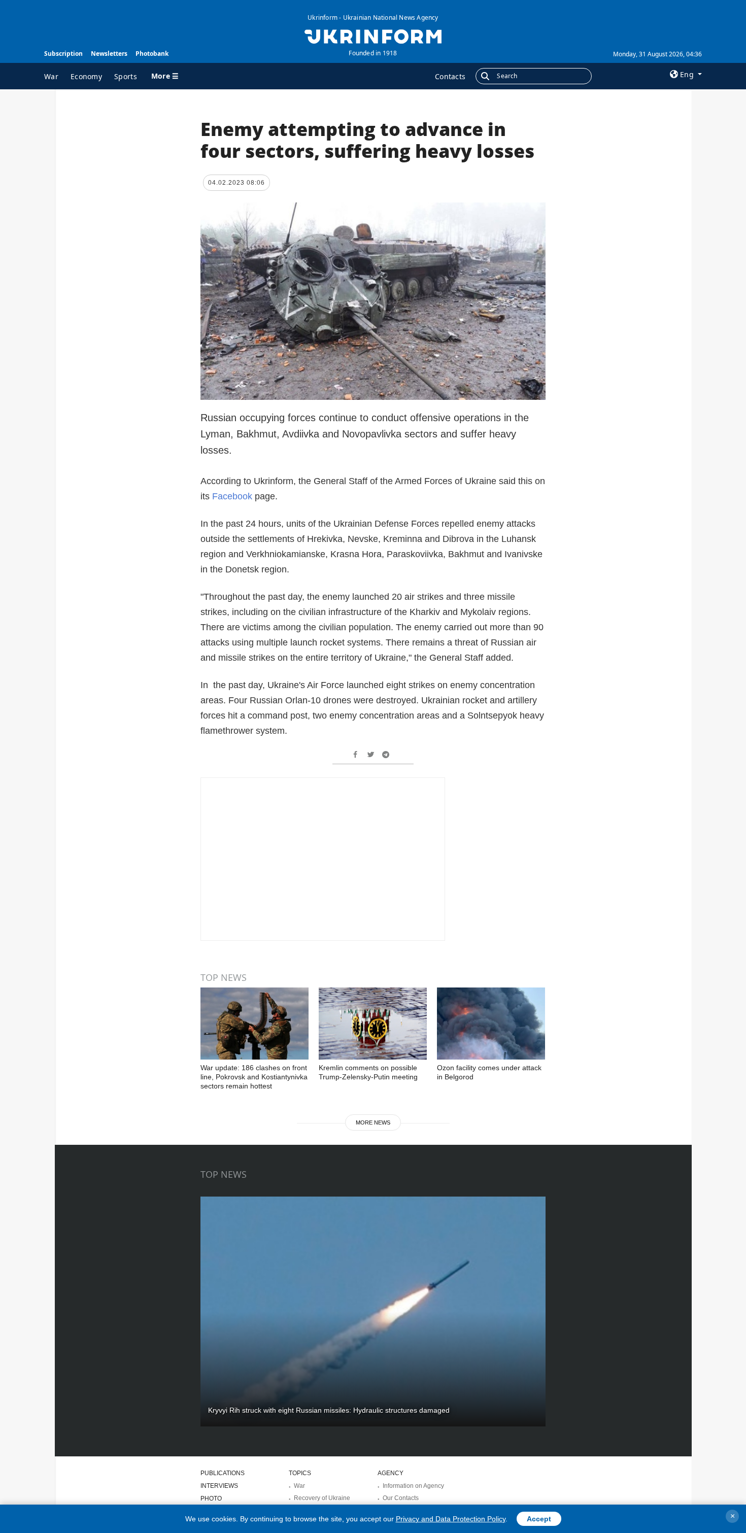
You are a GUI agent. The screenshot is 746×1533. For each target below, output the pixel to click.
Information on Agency (413, 1485)
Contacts (450, 76)
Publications (222, 1473)
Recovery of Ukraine (322, 1498)
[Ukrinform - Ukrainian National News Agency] (372, 35)
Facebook (233, 496)
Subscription (63, 53)
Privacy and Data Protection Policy (450, 1519)
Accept (539, 1519)
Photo (211, 1498)
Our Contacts (401, 1498)
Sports (125, 76)
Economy (86, 76)
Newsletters (109, 53)
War (51, 76)
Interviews (219, 1485)
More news (373, 1122)
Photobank (151, 53)
